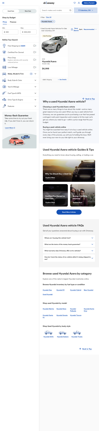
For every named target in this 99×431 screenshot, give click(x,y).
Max (22, 28)
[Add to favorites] (65, 37)
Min (3, 28)
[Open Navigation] (3, 3)
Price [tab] (5, 22)
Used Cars (11, 11)
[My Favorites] (75, 3)
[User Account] (79, 3)
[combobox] (55, 10)
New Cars (28, 11)
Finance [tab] (13, 22)
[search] (70, 10)
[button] (19, 74)
